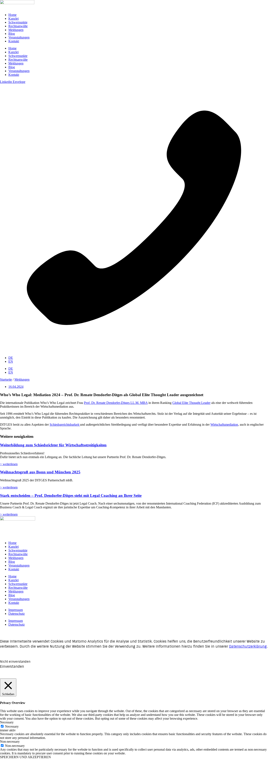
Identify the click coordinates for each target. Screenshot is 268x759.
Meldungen (15, 30)
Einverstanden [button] (12, 666)
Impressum (15, 610)
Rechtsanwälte (18, 26)
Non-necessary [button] (10, 741)
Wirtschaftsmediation (224, 424)
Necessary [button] (7, 722)
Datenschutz (16, 613)
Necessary (12, 726)
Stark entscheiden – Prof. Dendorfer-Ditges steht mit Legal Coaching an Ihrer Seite (71, 495)
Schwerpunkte (17, 22)
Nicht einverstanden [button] (15, 662)
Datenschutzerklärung (248, 646)
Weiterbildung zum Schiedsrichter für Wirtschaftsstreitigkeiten (53, 445)
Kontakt (13, 41)
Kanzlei (13, 18)
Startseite (6, 379)
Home (12, 15)
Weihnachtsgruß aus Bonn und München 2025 (40, 472)
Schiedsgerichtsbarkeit (65, 424)
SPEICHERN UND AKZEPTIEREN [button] (25, 757)
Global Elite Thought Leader (191, 403)
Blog (11, 33)
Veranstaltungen (19, 37)
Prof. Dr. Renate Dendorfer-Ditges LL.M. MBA (116, 403)
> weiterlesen (9, 464)
